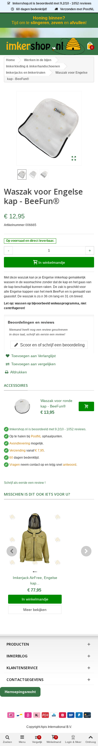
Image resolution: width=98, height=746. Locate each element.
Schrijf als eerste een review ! (24, 483)
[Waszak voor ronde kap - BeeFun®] (22, 406)
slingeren (40, 22)
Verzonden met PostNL (77, 9)
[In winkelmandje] (86, 406)
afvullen (77, 22)
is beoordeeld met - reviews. (47, 429)
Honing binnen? (49, 18)
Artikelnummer (14, 225)
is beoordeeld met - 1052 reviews (52, 3)
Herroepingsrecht (20, 692)
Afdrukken (18, 372)
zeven (57, 22)
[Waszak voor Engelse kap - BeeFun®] (74, 158)
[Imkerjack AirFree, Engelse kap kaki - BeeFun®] (35, 539)
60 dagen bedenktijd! (31, 9)
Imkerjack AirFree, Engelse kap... (35, 580)
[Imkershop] (45, 46)
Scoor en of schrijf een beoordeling (52, 344)
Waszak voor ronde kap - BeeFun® (56, 403)
